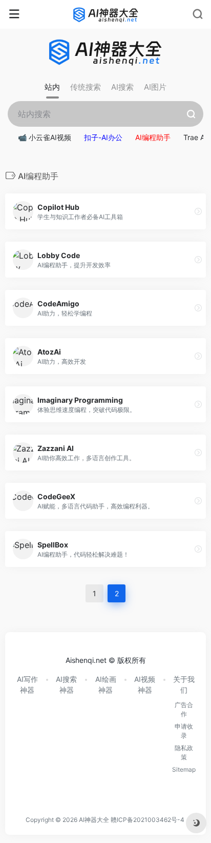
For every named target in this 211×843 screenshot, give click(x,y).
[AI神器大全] (105, 14)
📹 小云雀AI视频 (44, 137)
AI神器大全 (94, 820)
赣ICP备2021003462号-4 (147, 820)
